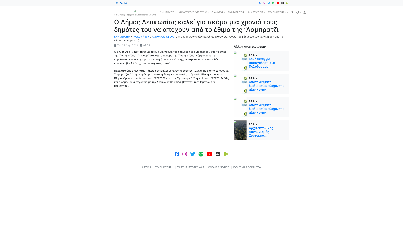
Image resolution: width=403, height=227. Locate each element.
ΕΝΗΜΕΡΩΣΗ (236, 12)
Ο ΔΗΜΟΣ (217, 12)
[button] (298, 12)
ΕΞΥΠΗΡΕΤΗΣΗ (277, 12)
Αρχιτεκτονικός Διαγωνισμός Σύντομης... (261, 131)
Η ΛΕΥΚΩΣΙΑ (255, 12)
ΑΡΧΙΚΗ (146, 167)
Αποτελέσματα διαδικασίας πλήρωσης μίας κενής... (266, 85)
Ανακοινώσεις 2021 (164, 36)
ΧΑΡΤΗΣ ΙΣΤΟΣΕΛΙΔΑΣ (190, 167)
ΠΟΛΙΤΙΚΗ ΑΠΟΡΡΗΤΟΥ (247, 167)
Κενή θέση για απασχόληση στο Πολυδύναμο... (262, 62)
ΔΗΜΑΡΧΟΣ (167, 12)
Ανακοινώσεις (141, 36)
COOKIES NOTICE (218, 167)
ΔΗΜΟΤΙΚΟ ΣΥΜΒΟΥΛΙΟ (192, 12)
